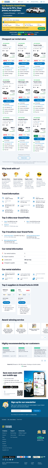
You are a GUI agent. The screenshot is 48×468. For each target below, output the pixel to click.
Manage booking (34, 1)
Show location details (9, 67)
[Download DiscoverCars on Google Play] (7, 387)
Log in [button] (43, 1)
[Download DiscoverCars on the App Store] (14, 387)
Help (28, 1)
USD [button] (14, 1)
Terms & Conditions (40, 463)
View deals (6, 302)
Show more (24, 158)
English (21, 1)
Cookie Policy (32, 463)
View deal (8, 63)
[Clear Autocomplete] (44, 19)
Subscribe (36, 410)
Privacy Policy (25, 463)
